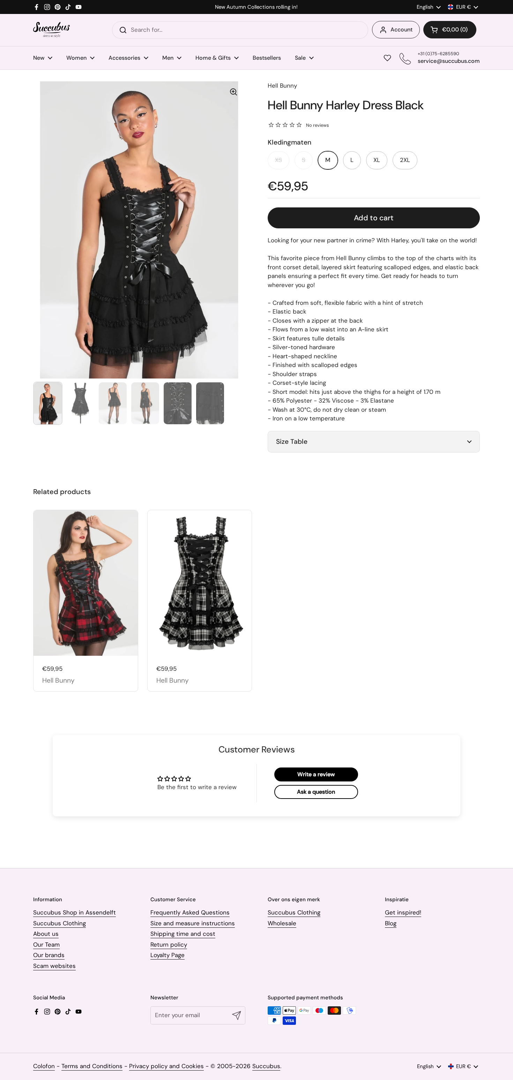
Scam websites (54, 966)
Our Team (46, 944)
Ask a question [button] (316, 791)
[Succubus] (51, 30)
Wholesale (282, 923)
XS (278, 160)
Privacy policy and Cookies (166, 1066)
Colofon (44, 1066)
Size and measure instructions (192, 923)
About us (46, 934)
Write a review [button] (316, 774)
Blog (390, 923)
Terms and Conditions (91, 1066)
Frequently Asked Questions (190, 912)
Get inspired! (403, 912)
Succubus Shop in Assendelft (74, 912)
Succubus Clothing (59, 923)
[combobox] (240, 30)
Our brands (49, 955)
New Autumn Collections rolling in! (256, 7)
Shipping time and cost (182, 934)
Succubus (266, 1066)
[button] (449, 29)
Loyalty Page (167, 955)
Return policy (168, 944)
